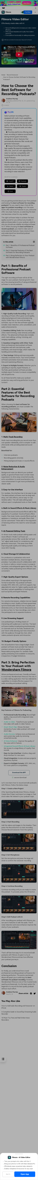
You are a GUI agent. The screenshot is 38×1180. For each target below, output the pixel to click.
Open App (25, 1174)
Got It (8, 1174)
